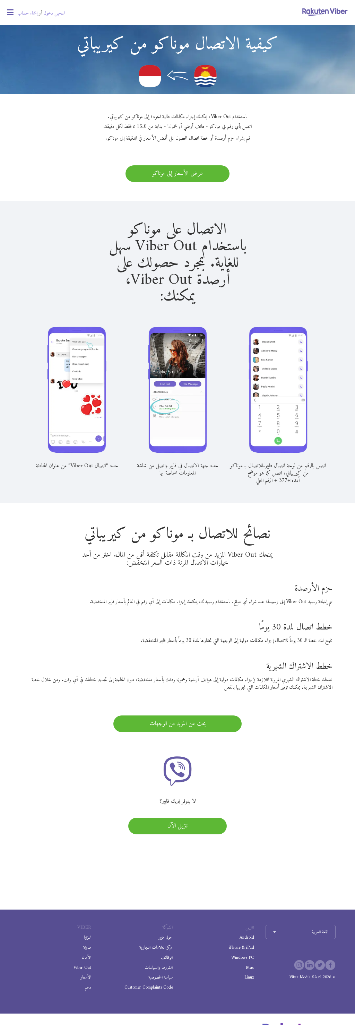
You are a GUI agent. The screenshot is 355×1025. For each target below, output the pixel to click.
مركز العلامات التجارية (156, 948)
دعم (88, 987)
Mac (250, 968)
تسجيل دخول (54, 13)
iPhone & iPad (241, 948)
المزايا (87, 937)
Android (247, 937)
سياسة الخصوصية (160, 977)
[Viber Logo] (325, 12)
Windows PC (242, 958)
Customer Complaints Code (148, 987)
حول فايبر (165, 937)
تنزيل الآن (177, 826)
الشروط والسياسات (159, 968)
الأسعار (85, 977)
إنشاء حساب (27, 13)
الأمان (86, 958)
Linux (249, 977)
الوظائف (167, 958)
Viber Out (82, 968)
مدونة (87, 948)
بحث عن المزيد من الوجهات (177, 724)
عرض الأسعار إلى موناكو (177, 173)
